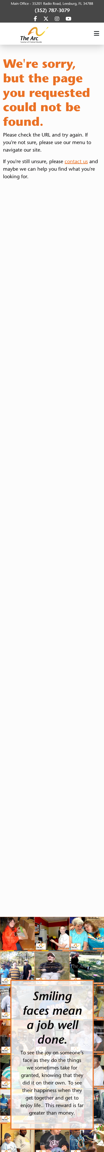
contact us (76, 161)
